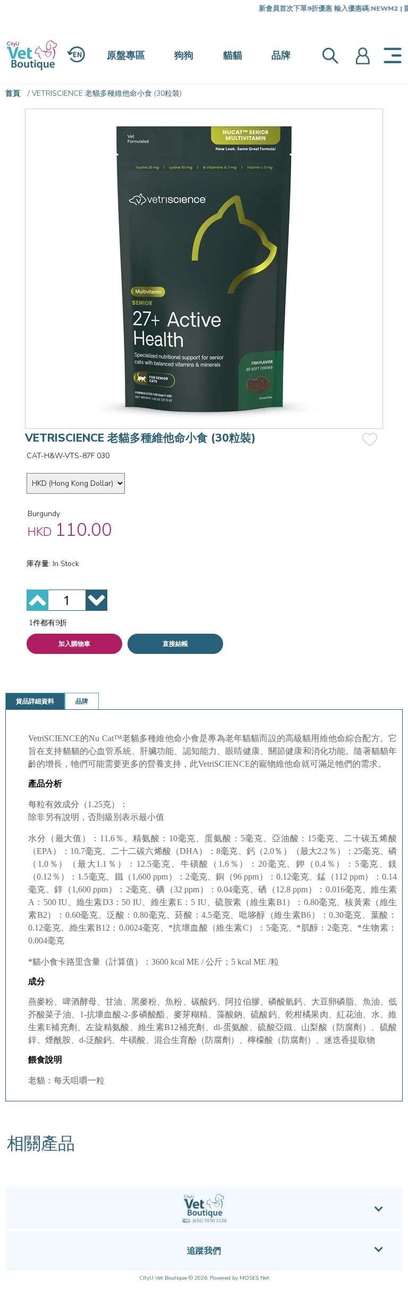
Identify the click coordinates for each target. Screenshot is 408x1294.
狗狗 (183, 55)
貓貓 (232, 55)
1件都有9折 (48, 623)
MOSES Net (254, 1278)
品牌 (281, 55)
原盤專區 (126, 55)
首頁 (12, 93)
